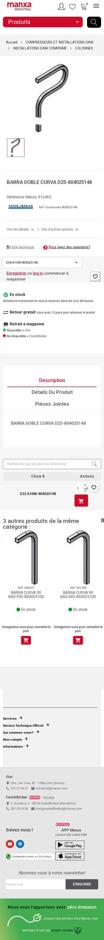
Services (10, 718)
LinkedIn (20, 844)
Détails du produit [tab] (52, 392)
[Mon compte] (62, 6)
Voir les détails (21, 229)
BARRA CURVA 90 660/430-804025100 (78, 595)
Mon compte (12, 739)
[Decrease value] (85, 491)
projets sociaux (62, 930)
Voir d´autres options (60, 229)
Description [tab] (52, 380)
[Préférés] (72, 6)
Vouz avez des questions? (69, 247)
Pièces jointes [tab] (52, 404)
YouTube (10, 844)
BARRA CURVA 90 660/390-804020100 (26, 595)
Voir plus (48, 797)
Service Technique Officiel (23, 725)
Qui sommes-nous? (18, 732)
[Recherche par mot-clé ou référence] (94, 22)
